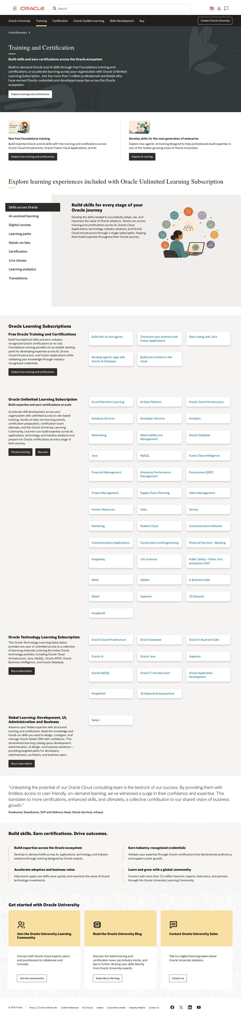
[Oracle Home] (32, 8)
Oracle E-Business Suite (204, 639)
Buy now (42, 452)
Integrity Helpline (137, 1007)
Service (193, 509)
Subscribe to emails (116, 1007)
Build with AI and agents (107, 336)
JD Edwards (196, 596)
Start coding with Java (203, 336)
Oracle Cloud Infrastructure (206, 402)
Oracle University (19, 21)
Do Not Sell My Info (48, 1007)
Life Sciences (148, 559)
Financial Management (106, 472)
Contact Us (154, 1007)
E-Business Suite (199, 580)
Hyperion (146, 596)
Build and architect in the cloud (156, 359)
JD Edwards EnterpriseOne (157, 693)
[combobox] (120, 8)
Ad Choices (87, 1007)
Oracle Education (17, 32)
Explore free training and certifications (32, 156)
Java (95, 455)
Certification (60, 21)
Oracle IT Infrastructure (155, 673)
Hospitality (98, 559)
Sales (143, 509)
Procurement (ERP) (201, 472)
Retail (95, 580)
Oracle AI (97, 656)
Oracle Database (199, 435)
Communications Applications (110, 542)
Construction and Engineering (159, 542)
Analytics (195, 418)
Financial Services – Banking (207, 542)
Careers (100, 1007)
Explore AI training (142, 156)
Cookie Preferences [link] (70, 1007)
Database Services (103, 418)
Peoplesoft (98, 613)
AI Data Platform (150, 402)
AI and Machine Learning (108, 402)
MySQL (144, 455)
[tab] (32, 207)
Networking (99, 435)
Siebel (95, 596)
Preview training (20, 452)
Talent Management (202, 493)
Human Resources (103, 509)
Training (41, 21)
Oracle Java (147, 656)
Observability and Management (151, 437)
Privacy (32, 1007)
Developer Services (152, 418)
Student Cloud (149, 526)
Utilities (145, 580)
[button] (15, 8)
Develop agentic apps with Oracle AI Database (108, 359)
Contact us (178, 978)
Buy (142, 21)
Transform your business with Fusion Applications (159, 338)
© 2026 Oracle (15, 1007)
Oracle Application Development (201, 675)
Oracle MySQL (101, 673)
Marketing (98, 526)
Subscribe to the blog (107, 978)
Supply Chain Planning (154, 493)
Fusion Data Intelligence (204, 455)
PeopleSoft (99, 693)
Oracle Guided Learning (89, 21)
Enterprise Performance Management (155, 474)
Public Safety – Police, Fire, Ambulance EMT (206, 561)
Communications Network (205, 526)
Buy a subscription (21, 671)
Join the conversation (32, 978)
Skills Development (122, 21)
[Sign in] (219, 8)
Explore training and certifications (30, 94)
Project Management (105, 493)
